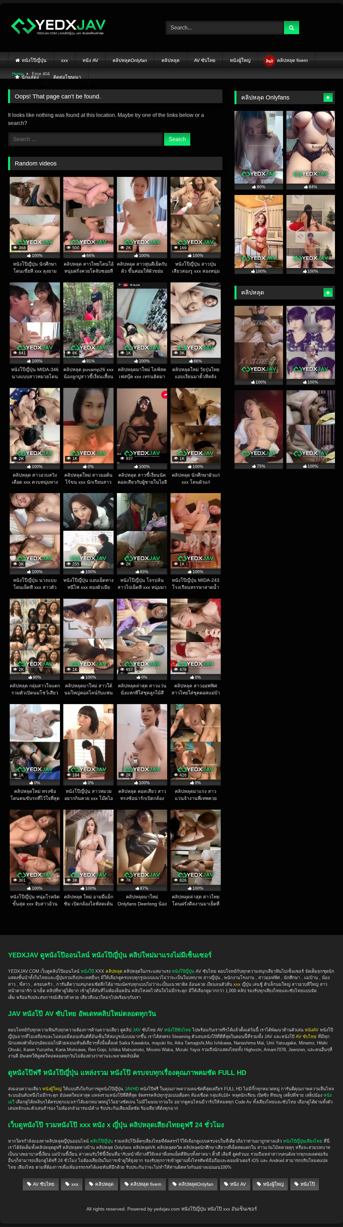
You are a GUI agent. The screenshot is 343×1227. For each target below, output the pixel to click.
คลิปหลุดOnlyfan (130, 60)
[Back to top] (322, 1207)
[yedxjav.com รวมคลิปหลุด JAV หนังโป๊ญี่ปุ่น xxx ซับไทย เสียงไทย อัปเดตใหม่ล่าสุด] (76, 28)
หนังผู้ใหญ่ (240, 60)
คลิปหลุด (170, 60)
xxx (64, 60)
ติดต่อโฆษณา (67, 77)
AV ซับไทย (204, 60)
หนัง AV (90, 60)
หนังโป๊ (87, 971)
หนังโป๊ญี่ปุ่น (34, 60)
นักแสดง (30, 77)
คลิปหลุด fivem (292, 60)
